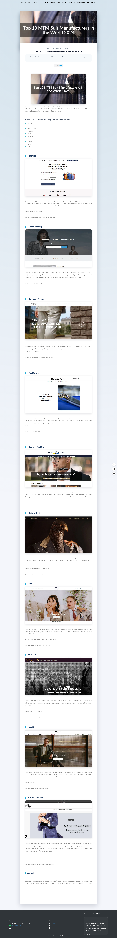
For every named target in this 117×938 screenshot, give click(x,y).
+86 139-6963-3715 (16, 925)
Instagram (53, 923)
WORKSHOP (72, 2)
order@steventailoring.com (18, 928)
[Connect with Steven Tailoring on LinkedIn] (114, 469)
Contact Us (94, 2)
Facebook (53, 928)
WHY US (58, 2)
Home (46, 2)
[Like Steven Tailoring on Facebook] (114, 473)
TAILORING (30, 2)
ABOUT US (52, 2)
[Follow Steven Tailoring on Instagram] (114, 464)
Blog (88, 2)
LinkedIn (53, 925)
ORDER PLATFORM (81, 2)
